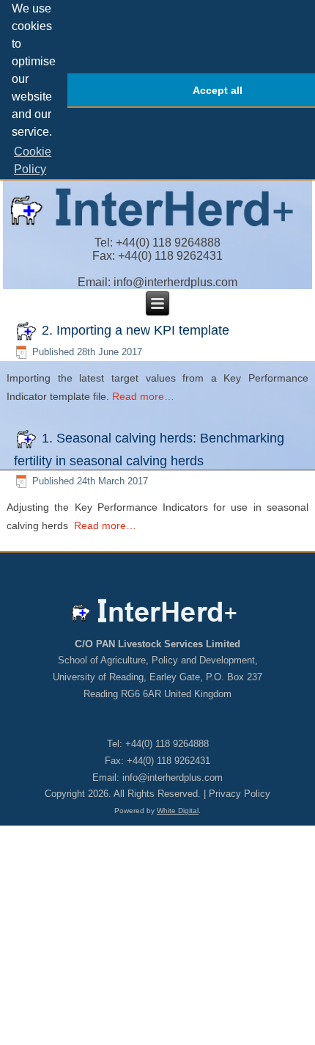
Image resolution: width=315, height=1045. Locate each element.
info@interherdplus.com (175, 282)
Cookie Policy (32, 160)
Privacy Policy (239, 793)
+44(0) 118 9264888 (168, 242)
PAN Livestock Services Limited (168, 643)
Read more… (143, 396)
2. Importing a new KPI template (135, 330)
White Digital (178, 810)
